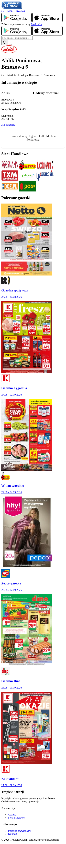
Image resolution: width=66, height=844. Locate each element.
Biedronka (36, 24)
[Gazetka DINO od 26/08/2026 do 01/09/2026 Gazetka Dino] (26, 665)
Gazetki (5, 11)
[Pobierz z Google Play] (16, 21)
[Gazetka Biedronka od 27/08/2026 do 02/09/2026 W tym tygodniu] (26, 470)
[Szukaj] (4, 42)
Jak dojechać (8, 124)
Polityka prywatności (19, 830)
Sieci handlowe (16, 817)
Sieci (13, 11)
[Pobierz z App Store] (47, 21)
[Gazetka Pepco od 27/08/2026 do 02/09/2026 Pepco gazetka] (26, 567)
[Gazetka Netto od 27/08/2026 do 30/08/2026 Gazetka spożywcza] (26, 274)
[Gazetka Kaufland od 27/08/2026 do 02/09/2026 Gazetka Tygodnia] (26, 372)
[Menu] (10, 44)
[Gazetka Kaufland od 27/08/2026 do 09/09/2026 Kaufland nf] (26, 763)
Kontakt (20, 11)
